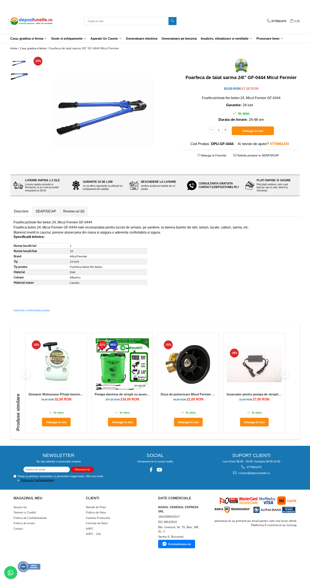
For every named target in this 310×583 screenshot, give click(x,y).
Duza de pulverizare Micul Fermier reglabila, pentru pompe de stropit (188, 394)
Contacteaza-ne (179, 544)
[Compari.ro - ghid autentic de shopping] (29, 566)
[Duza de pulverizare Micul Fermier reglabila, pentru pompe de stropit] (188, 363)
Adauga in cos (252, 131)
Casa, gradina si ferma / (34, 48)
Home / (14, 48)
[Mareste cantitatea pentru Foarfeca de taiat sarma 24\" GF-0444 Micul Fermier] (225, 129)
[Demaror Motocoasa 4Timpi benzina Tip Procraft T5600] (56, 363)
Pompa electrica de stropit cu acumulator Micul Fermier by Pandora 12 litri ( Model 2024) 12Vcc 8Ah (122, 394)
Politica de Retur (96, 512)
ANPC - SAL (93, 534)
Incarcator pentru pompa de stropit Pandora (254, 394)
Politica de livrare (24, 523)
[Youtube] (159, 469)
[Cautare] (172, 21)
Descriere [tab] (21, 211)
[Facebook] (151, 469)
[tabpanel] (103, 113)
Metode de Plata (96, 507)
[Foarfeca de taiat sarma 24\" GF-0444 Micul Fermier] (103, 113)
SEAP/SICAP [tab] (46, 211)
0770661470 (253, 467)
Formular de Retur (97, 523)
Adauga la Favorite (213, 155)
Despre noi (20, 507)
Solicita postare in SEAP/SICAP (257, 155)
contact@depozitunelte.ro (254, 473)
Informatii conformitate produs (31, 310)
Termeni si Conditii (24, 512)
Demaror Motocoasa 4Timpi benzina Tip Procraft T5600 (56, 394)
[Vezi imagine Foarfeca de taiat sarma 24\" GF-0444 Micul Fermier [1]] (19, 76)
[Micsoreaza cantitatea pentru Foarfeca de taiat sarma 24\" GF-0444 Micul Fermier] (212, 129)
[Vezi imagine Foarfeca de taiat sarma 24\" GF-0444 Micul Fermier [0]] (19, 62)
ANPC (89, 528)
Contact (18, 528)
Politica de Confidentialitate (37, 480)
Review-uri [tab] (73, 211)
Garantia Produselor (98, 518)
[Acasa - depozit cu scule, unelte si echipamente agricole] (31, 21)
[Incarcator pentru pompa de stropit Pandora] (254, 363)
